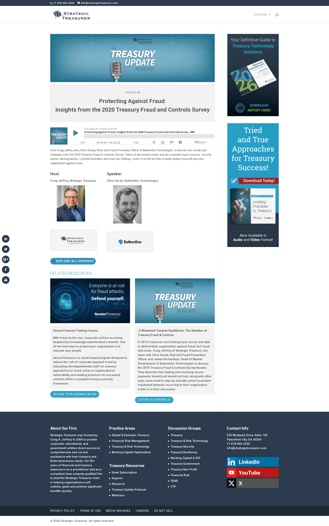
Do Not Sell (163, 510)
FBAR (174, 481)
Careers (142, 510)
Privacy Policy (62, 510)
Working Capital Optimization (131, 452)
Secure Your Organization (74, 394)
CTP (173, 486)
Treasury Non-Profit (184, 469)
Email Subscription (124, 472)
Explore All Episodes (75, 261)
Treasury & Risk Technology (130, 446)
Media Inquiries (118, 510)
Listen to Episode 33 (154, 399)
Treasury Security (182, 446)
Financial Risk (180, 475)
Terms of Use (90, 510)
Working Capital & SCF (185, 458)
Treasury (176, 435)
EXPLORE (260, 14)
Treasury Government (185, 463)
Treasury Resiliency (184, 452)
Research (118, 484)
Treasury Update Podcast (129, 489)
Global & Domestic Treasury (130, 435)
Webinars (118, 495)
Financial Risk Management (130, 441)
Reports (117, 478)
